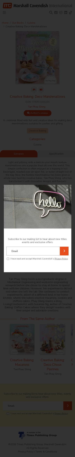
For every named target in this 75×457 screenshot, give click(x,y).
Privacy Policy (61, 258)
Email (15, 251)
